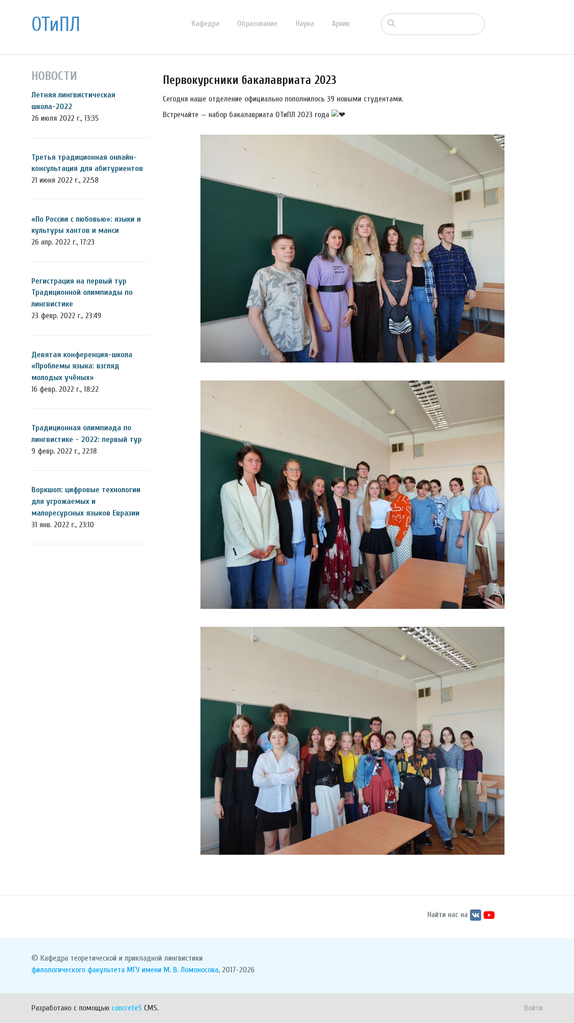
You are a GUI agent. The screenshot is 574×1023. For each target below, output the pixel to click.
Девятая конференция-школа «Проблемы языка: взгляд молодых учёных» (81, 366)
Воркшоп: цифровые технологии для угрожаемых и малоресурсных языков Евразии (85, 501)
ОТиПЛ (55, 24)
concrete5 (127, 1008)
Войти (533, 1008)
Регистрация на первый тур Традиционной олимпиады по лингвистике (82, 292)
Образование (257, 23)
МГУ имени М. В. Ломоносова (172, 970)
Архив (341, 23)
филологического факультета (78, 970)
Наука (305, 23)
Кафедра (205, 23)
